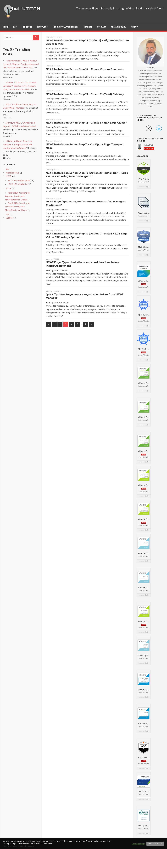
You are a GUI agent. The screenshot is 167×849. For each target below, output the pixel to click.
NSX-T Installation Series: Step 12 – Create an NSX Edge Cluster (86, 122)
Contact (101, 27)
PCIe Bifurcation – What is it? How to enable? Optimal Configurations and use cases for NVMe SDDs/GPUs (21, 64)
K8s (15, 27)
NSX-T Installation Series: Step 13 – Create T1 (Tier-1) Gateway (85, 94)
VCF (7, 214)
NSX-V (8, 188)
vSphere (88, 27)
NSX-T (8, 176)
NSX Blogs (27, 27)
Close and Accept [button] (155, 843)
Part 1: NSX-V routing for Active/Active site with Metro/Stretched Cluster (17, 196)
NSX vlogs (42, 27)
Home (5, 27)
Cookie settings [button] (138, 844)
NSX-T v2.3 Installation (18, 184)
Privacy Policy (118, 27)
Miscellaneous (12, 172)
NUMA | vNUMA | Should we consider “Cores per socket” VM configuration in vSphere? (17, 144)
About (134, 27)
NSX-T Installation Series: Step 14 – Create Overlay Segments (85, 69)
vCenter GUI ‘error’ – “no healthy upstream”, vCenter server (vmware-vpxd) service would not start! (19, 86)
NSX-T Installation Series (65, 27)
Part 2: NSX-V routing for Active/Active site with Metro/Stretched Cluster (17, 206)
